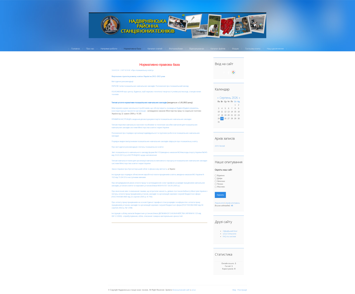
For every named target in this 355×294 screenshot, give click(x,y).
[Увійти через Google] (233, 72)
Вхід (234, 290)
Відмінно (221, 175)
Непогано (221, 181)
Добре (219, 178)
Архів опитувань (233, 203)
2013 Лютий (220, 146)
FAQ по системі (229, 236)
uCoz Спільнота (229, 233)
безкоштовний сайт (181, 290)
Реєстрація (242, 290)
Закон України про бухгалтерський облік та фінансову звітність (139, 169)
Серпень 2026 (229, 98)
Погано (220, 184)
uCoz (194, 290)
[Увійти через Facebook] (228, 72)
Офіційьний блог (230, 231)
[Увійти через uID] (224, 72)
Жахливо (221, 187)
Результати (219, 203)
